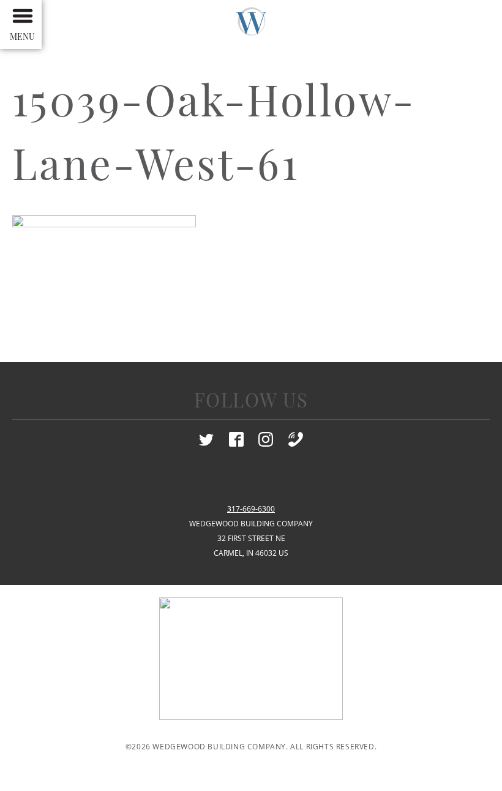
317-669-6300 (251, 509)
